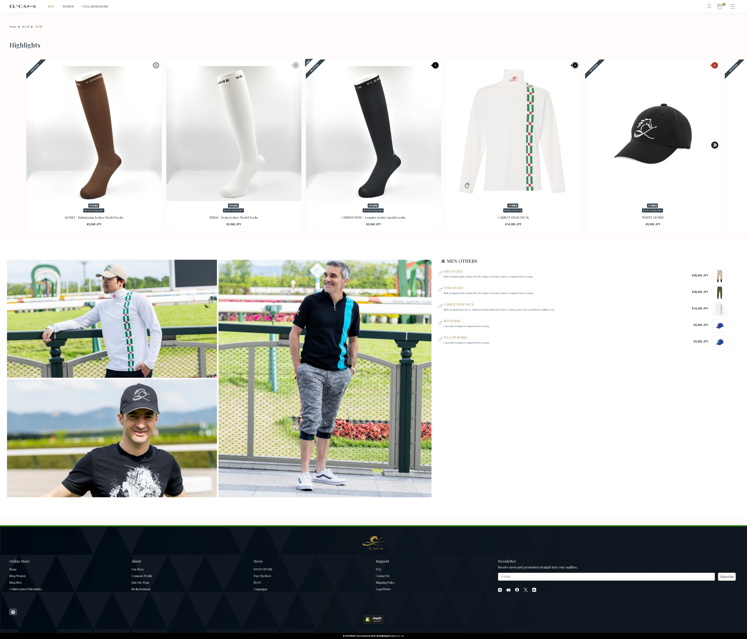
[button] (715, 145)
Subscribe (727, 577)
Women (68, 6)
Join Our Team (140, 582)
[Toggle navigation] (733, 6)
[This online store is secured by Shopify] (373, 619)
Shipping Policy (385, 582)
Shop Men (15, 582)
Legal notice (383, 589)
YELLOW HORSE (455, 337)
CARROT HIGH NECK (459, 304)
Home (13, 26)
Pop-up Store (262, 576)
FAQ (378, 569)
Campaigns (260, 589)
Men (51, 6)
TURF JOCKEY (454, 288)
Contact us (382, 576)
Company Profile (142, 576)
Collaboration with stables (25, 589)
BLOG (257, 582)
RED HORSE (452, 321)
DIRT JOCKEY (453, 271)
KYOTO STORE (263, 569)
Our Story (138, 569)
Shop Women (17, 576)
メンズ (25, 26)
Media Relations (141, 589)
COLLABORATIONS (95, 6)
